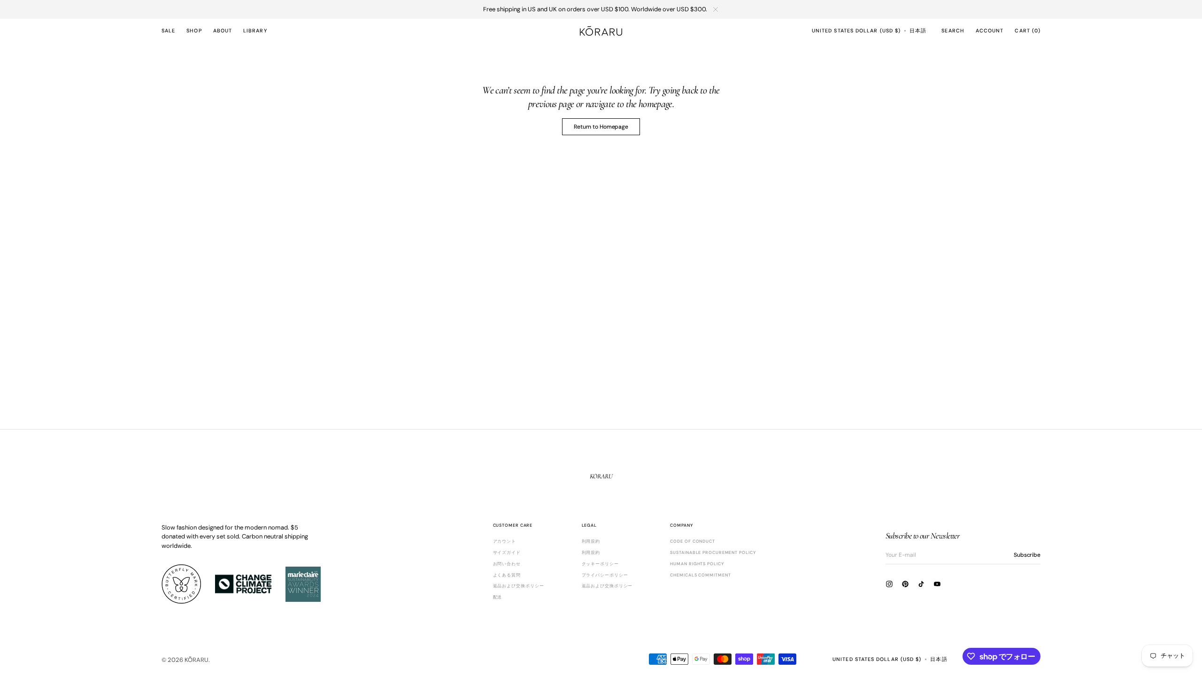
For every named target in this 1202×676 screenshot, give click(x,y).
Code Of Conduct (692, 541)
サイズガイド (507, 552)
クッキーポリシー (600, 564)
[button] (856, 30)
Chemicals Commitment (700, 575)
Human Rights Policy (697, 564)
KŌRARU (196, 660)
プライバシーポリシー (605, 575)
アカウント (504, 541)
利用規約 (591, 541)
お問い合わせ (507, 564)
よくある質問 (507, 575)
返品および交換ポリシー (518, 586)
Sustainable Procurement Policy (712, 552)
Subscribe (1027, 555)
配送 (497, 597)
